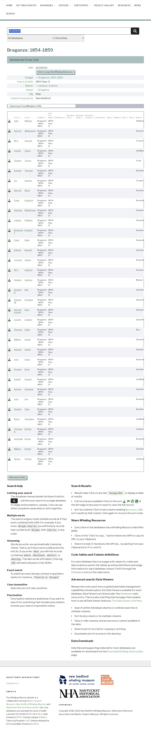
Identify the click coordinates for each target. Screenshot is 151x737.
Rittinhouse (30, 210)
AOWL (38, 714)
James (17, 459)
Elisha (17, 419)
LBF (28, 720)
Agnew (28, 459)
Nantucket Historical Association (22, 707)
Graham (28, 319)
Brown (28, 439)
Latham (17, 220)
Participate (81, 5)
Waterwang (30, 131)
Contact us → (13, 683)
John (16, 121)
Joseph (17, 151)
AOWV (29, 714)
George (18, 131)
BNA (9, 724)
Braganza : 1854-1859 (50, 77)
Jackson (28, 270)
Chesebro (29, 419)
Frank (16, 200)
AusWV (34, 724)
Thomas (29, 170)
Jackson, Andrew (48, 85)
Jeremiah (18, 439)
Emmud (17, 369)
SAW (42, 717)
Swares (28, 180)
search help (17, 477)
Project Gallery (104, 5)
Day (26, 399)
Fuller (27, 329)
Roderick (29, 200)
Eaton (27, 359)
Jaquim (28, 260)
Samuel (17, 170)
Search (10, 13)
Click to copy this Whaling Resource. (55, 72)
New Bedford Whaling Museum (31, 704)
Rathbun (29, 220)
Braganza (43, 90)
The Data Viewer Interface (127, 600)
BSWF (18, 717)
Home (9, 5)
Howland (29, 300)
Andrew (18, 280)
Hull (26, 290)
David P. (17, 379)
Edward (17, 250)
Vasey (28, 151)
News (137, 5)
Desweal (29, 389)
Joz (15, 180)
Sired (27, 190)
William (17, 339)
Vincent (28, 141)
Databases (46, 5)
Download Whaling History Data (125, 651)
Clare (27, 409)
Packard (28, 230)
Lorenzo (18, 260)
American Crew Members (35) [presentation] (25, 106)
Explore (63, 5)
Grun (27, 310)
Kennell (28, 250)
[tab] (41, 105)
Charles (17, 160)
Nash (27, 240)
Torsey (28, 160)
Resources (124, 5)
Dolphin (28, 379)
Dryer (27, 369)
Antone (17, 389)
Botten (28, 449)
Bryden (28, 429)
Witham (28, 121)
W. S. (16, 141)
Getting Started (26, 5)
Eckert (28, 339)
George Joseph (18, 311)
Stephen (18, 210)
